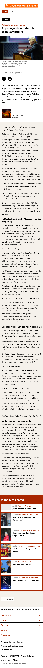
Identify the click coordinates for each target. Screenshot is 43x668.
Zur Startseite (8, 599)
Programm (16, 12)
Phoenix (25, 656)
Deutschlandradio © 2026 (13, 663)
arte (32, 656)
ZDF (17, 656)
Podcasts (27, 12)
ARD (12, 656)
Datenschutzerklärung (12, 642)
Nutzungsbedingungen (12, 646)
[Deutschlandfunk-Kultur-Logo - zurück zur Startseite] (21, 5)
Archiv (6, 19)
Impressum (6, 649)
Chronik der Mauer (10, 659)
